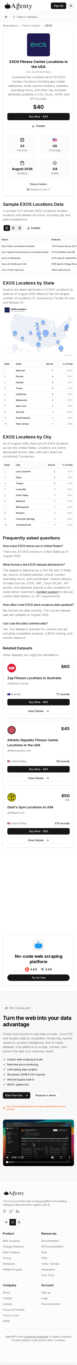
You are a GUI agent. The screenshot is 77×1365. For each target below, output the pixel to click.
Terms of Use (11, 1315)
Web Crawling (11, 1252)
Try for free (39, 977)
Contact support (47, 592)
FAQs (44, 1258)
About (6, 1292)
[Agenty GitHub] (4, 1211)
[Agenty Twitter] (11, 1211)
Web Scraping (11, 1240)
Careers (7, 1303)
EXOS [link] (48, 25)
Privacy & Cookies (14, 1309)
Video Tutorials (50, 1263)
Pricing (7, 1258)
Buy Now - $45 (38, 769)
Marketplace (10, 25)
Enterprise (9, 1263)
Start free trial (13, 1095)
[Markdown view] (19, 228)
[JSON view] (13, 228)
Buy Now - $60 (38, 702)
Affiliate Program (12, 1269)
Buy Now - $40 (38, 116)
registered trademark (35, 1336)
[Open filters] (6, 17)
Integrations (48, 1269)
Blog (44, 1252)
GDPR (6, 1321)
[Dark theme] (19, 1222)
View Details (36, 711)
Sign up (45, 1292)
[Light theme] (6, 1222)
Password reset (50, 1303)
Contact (7, 1298)
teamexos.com (38, 189)
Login (44, 1298)
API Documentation (52, 1246)
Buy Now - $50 (38, 831)
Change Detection (13, 1246)
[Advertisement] (38, 892)
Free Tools (47, 1275)
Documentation (50, 1240)
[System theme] (12, 1222)
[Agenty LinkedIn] (17, 1211)
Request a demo (45, 1095)
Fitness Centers (31, 25)
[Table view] (7, 228)
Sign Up (58, 5)
